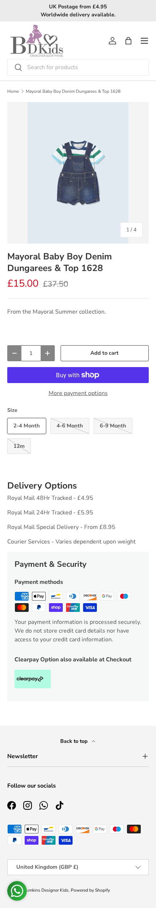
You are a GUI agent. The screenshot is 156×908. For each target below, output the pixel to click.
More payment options (78, 393)
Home (13, 91)
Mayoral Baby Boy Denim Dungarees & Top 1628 (73, 91)
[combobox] (78, 67)
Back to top (74, 741)
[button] (128, 41)
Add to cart (104, 353)
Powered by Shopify (90, 890)
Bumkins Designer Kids (46, 890)
